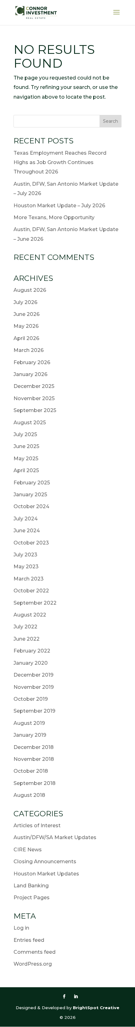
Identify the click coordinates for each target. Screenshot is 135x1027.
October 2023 (31, 543)
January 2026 (30, 374)
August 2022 (30, 615)
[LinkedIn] (76, 996)
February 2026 (32, 362)
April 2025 (26, 470)
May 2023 (26, 567)
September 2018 (35, 783)
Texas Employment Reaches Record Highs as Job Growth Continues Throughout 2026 (60, 162)
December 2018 (34, 747)
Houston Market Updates (46, 874)
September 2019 (34, 711)
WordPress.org (33, 964)
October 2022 (31, 591)
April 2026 (26, 338)
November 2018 (34, 759)
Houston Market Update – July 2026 (59, 206)
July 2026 (25, 302)
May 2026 (26, 326)
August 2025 (30, 423)
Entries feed (29, 940)
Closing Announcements (45, 861)
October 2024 (31, 506)
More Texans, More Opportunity (54, 217)
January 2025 (30, 495)
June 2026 (27, 314)
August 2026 (30, 290)
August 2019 (29, 723)
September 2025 (35, 410)
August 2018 (29, 795)
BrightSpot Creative (96, 1007)
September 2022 (35, 603)
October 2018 (31, 771)
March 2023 (29, 579)
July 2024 (26, 519)
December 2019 (33, 675)
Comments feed (35, 952)
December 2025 (34, 386)
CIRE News (28, 850)
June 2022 (27, 639)
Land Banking (31, 886)
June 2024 (27, 531)
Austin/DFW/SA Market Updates (55, 837)
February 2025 (32, 483)
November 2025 (34, 398)
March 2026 (29, 350)
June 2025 (26, 446)
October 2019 (31, 699)
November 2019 (34, 687)
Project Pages (32, 898)
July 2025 (25, 434)
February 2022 (32, 651)
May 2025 (26, 459)
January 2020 (31, 663)
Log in (21, 928)
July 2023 (25, 555)
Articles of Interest (37, 825)
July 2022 (25, 627)
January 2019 (30, 735)
